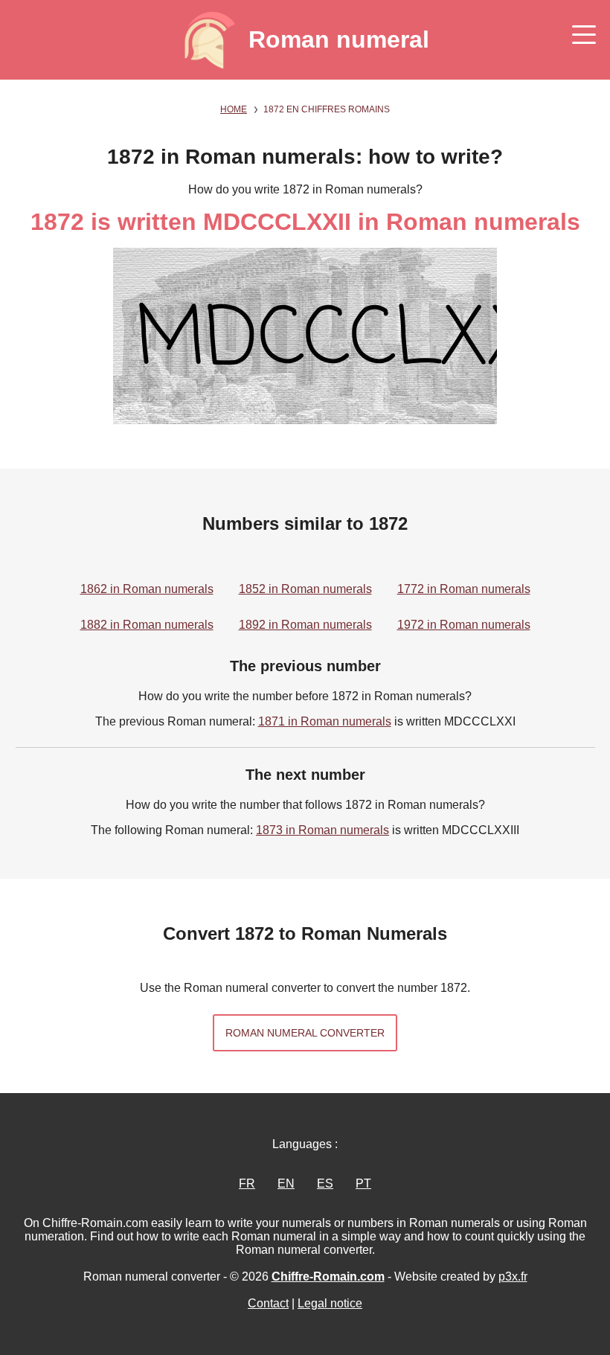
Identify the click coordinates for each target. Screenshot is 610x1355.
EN (286, 1183)
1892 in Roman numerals (305, 624)
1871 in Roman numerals (324, 721)
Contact (268, 1303)
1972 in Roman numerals (463, 624)
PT (363, 1183)
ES (325, 1183)
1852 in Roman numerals (305, 589)
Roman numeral (338, 39)
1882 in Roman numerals (147, 624)
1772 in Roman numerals (463, 589)
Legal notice (330, 1303)
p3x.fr (512, 1276)
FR (247, 1183)
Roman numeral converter (305, 1033)
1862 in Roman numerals (147, 589)
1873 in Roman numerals (322, 830)
